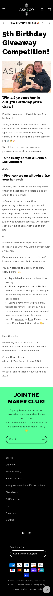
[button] (3, 9)
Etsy (30, 319)
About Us (11, 513)
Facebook (18, 190)
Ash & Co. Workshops (24, 581)
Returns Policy (13, 471)
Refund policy (24, 585)
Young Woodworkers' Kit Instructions (25, 485)
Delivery (10, 464)
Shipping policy (36, 589)
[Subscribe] (43, 439)
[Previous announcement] (3, 23)
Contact (10, 519)
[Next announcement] (50, 23)
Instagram (33, 190)
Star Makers (12, 492)
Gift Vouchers (13, 499)
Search (9, 457)
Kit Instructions (14, 478)
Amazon (19, 319)
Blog (8, 506)
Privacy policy (39, 585)
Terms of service (20, 589)
